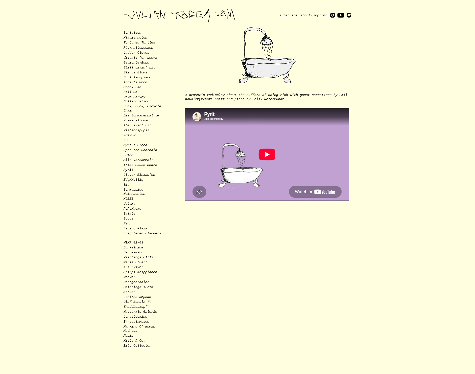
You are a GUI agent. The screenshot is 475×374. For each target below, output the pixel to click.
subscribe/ (289, 15)
